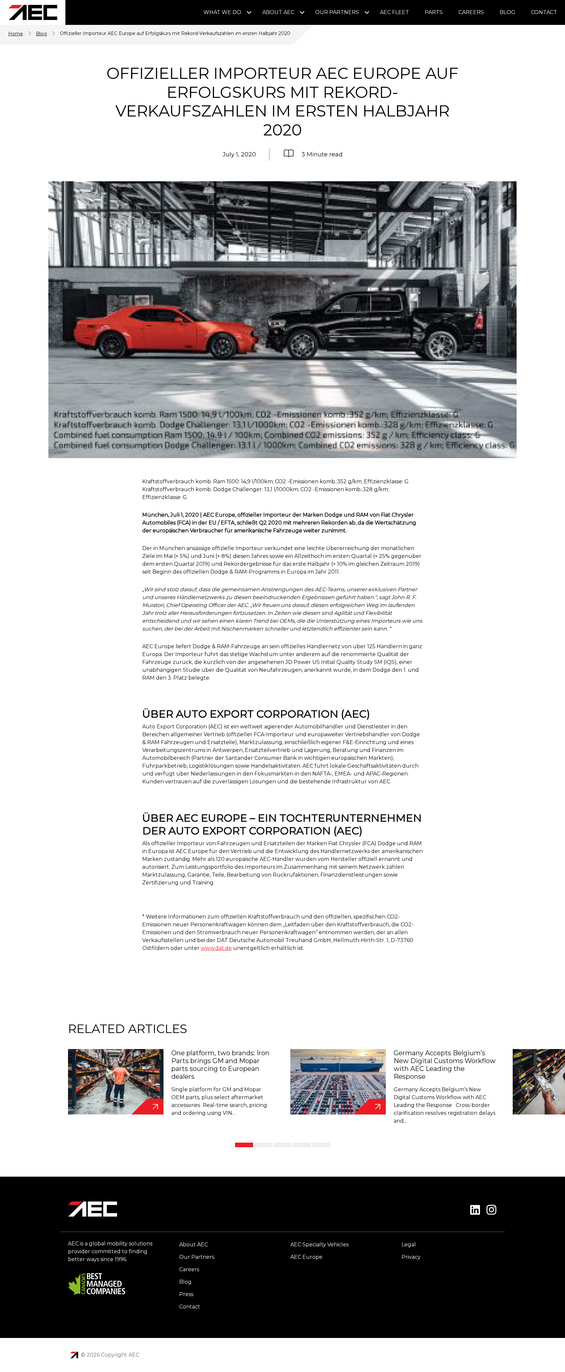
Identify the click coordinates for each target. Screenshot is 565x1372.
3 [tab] (283, 1145)
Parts (434, 12)
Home (15, 34)
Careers (471, 12)
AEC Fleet (394, 12)
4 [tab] (302, 1145)
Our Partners (337, 12)
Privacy (411, 1257)
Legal (409, 1244)
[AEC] (32, 12)
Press (186, 1294)
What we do (222, 12)
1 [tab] (244, 1145)
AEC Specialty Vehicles (319, 1244)
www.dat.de (216, 948)
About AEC (278, 12)
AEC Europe (306, 1257)
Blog (507, 12)
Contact (544, 12)
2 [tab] (263, 1145)
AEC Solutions (74, 1355)
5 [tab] (321, 1145)
